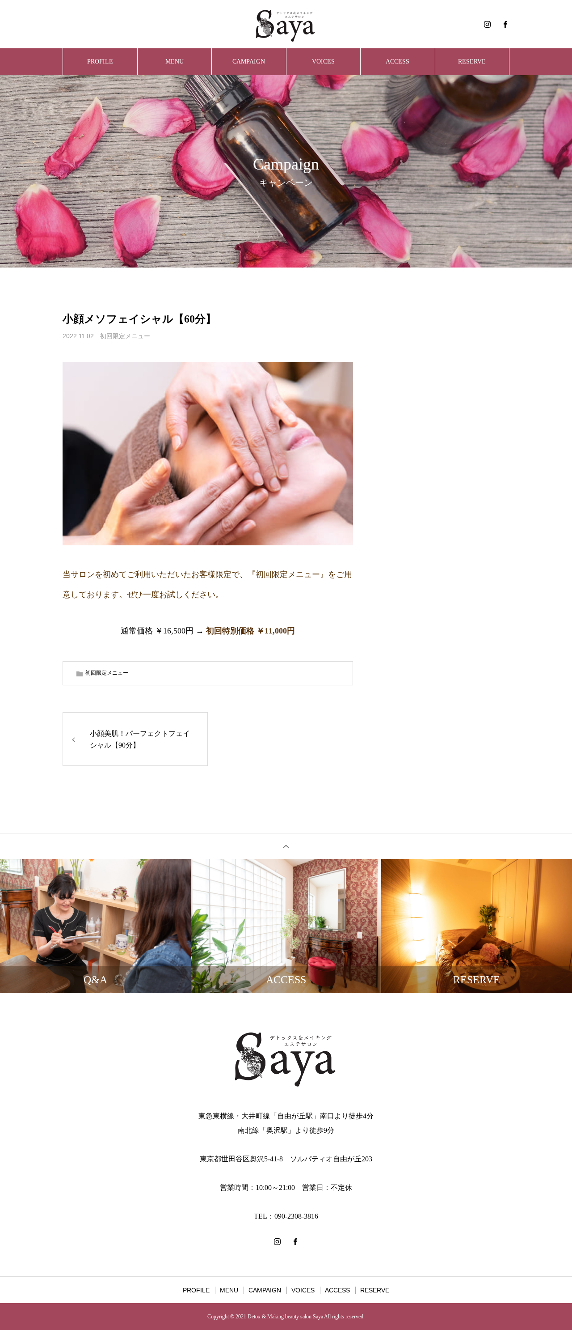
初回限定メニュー (125, 336)
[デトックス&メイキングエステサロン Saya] (286, 24)
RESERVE (472, 61)
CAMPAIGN (248, 61)
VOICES (323, 61)
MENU (174, 61)
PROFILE (100, 61)
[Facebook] (504, 24)
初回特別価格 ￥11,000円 (250, 630)
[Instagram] (487, 24)
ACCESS (397, 61)
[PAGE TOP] (286, 846)
